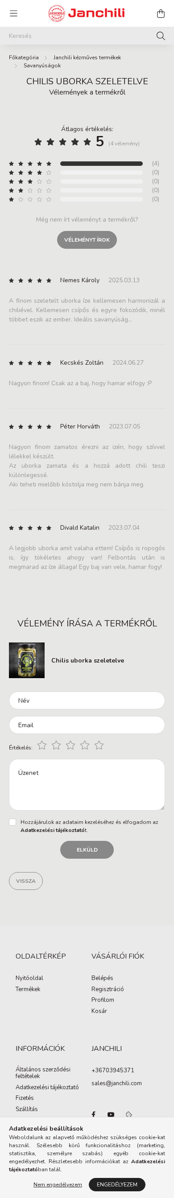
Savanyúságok (42, 65)
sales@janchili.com (116, 1083)
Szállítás (27, 1109)
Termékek (28, 989)
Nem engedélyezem (57, 1184)
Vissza (26, 881)
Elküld (87, 849)
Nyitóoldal (29, 978)
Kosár (99, 1011)
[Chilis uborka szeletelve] (27, 659)
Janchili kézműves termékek (87, 57)
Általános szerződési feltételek (43, 1073)
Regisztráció (107, 989)
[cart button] (161, 13)
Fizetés (25, 1098)
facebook (93, 1115)
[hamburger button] (13, 13)
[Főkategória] (24, 57)
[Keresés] (161, 36)
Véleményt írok (87, 239)
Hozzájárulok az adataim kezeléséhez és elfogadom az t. (89, 826)
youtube (111, 1115)
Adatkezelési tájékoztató (47, 1087)
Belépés (102, 978)
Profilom (102, 1000)
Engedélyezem (117, 1184)
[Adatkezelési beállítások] (129, 1115)
